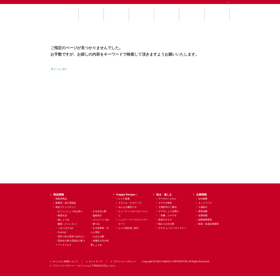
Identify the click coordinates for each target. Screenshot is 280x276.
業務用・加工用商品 (65, 202)
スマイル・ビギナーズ (129, 202)
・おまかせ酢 (97, 236)
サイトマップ (95, 261)
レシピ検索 (124, 198)
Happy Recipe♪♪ (127, 194)
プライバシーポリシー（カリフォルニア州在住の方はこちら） (85, 265)
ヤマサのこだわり (167, 198)
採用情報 (202, 215)
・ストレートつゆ (99, 219)
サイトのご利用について (65, 261)
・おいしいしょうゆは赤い (69, 211)
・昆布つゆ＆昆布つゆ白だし (70, 236)
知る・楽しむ (164, 194)
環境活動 (202, 211)
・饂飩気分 (96, 215)
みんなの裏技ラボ (127, 207)
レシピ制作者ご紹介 (128, 228)
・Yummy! (60, 232)
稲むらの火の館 (166, 223)
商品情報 (58, 194)
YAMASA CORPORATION (174, 261)
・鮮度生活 (61, 215)
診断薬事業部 (205, 219)
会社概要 (202, 198)
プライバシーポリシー (124, 261)
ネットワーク (205, 202)
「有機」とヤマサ (167, 215)
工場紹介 (202, 207)
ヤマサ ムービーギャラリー (172, 228)
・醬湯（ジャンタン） (66, 223)
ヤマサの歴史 (165, 202)
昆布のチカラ (165, 219)
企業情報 (201, 194)
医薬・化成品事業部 (208, 223)
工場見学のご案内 (167, 207)
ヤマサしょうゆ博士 (168, 211)
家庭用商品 (61, 198)
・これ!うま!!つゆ (64, 228)
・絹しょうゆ (62, 219)
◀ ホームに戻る (58, 69)
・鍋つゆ (95, 223)
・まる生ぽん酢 (98, 211)
